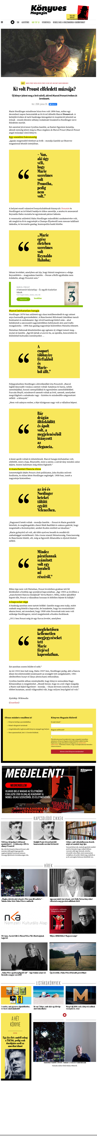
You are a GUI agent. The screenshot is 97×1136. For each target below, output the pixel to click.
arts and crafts (54, 83)
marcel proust (30, 83)
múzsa (35, 83)
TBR (18, 22)
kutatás (40, 83)
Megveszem (23, 299)
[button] (2, 22)
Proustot (65, 209)
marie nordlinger (63, 83)
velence (48, 83)
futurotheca (47, 22)
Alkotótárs (26, 22)
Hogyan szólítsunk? (57, 730)
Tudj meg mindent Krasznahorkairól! (72, 18)
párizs (43, 83)
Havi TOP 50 (36, 22)
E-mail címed (56, 722)
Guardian (14, 703)
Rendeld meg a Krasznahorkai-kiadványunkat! (69, 22)
